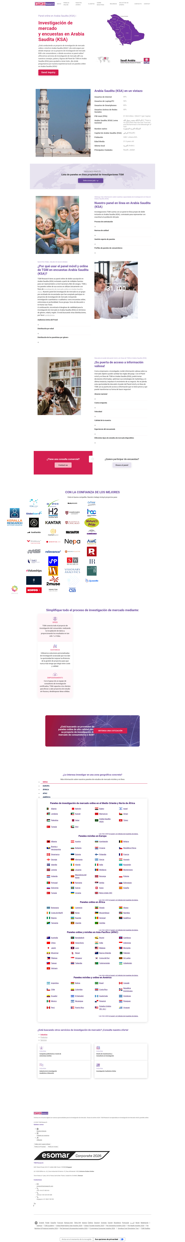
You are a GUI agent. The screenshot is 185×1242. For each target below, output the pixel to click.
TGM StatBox (145, 1228)
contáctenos (49, 315)
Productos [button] (43, 1037)
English (41, 1223)
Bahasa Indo (68, 1223)
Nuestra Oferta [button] (79, 4)
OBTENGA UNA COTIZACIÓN (110, 731)
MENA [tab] (45, 782)
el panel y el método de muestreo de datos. (123, 834)
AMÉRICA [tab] (46, 797)
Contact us (63, 465)
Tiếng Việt (77, 1223)
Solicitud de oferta (123, 4)
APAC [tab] (45, 793)
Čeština (90, 1223)
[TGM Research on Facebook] (34, 1205)
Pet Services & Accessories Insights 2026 (74, 1228)
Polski (47, 1223)
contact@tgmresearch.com (45, 1186)
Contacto (138, 4)
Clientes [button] (91, 4)
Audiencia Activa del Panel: (116, 283)
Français (60, 1223)
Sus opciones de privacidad (106, 1239)
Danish (110, 1223)
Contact (147, 4)
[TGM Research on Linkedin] (35, 1203)
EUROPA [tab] (46, 786)
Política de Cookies (53, 1146)
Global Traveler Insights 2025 (94, 1226)
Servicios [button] (43, 1040)
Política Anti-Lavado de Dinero (42, 1144)
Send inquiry (48, 72)
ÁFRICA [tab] (46, 790)
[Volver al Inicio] (45, 4)
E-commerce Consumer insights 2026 (102, 1228)
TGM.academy (49, 1226)
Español (53, 1223)
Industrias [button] (43, 1034)
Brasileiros (117, 1223)
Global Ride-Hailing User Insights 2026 (69, 1226)
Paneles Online (66, 4)
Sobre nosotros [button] (100, 4)
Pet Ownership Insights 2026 (116, 1226)
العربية (132, 1223)
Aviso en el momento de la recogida (76, 1239)
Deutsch (97, 1223)
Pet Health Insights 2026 (136, 1226)
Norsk (138, 1223)
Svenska (104, 1223)
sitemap (39, 1226)
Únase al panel (122, 465)
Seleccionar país (89, 180)
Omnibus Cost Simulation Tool (128, 1228)
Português (125, 1223)
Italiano (84, 1223)
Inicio (59, 4)
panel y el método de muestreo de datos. (124, 930)
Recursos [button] (113, 4)
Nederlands (144, 1223)
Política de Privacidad (40, 1146)
